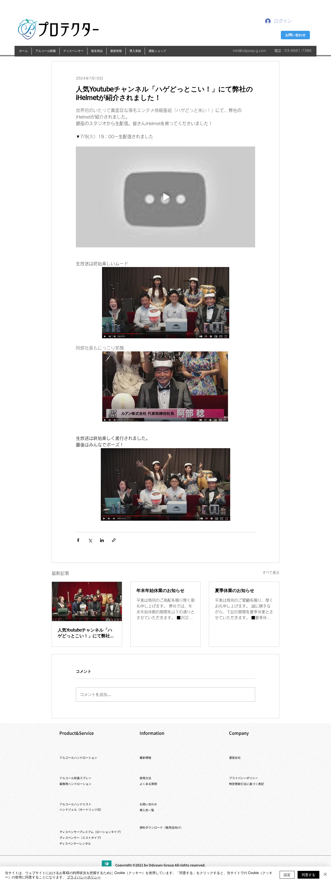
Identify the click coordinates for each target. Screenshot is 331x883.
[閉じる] (325, 874)
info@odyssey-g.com (249, 50)
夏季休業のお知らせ (234, 591)
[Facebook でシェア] (78, 540)
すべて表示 (270, 572)
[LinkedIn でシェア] (102, 540)
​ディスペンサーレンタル (75, 843)
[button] (45, 51)
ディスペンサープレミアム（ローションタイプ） (91, 832)
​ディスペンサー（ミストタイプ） (81, 837)
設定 (287, 874)
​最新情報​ (145, 757)
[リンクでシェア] (113, 540)
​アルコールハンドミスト (75, 804)
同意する (308, 874)
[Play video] (165, 196)
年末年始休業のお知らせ (160, 591)
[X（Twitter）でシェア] (90, 540)
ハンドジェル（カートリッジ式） (81, 809)
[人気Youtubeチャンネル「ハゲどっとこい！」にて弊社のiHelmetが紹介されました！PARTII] (87, 601)
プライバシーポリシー (84, 877)
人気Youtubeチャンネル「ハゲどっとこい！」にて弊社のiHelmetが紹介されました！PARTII (86, 633)
